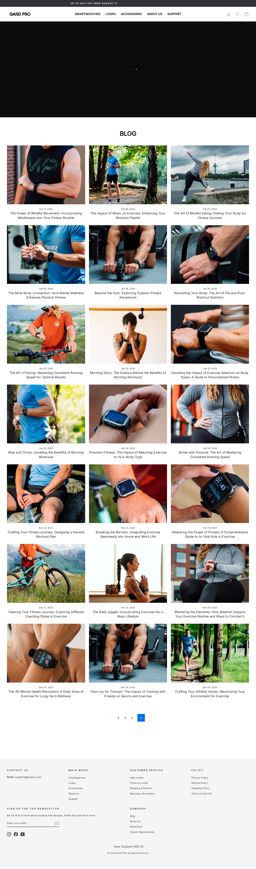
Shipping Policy (200, 788)
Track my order (139, 783)
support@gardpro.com (28, 777)
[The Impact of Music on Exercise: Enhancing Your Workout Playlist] (128, 174)
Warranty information (142, 793)
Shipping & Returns (141, 788)
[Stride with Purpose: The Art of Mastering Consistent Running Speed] (210, 414)
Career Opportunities (142, 832)
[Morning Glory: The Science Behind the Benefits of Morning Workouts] (128, 334)
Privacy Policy (199, 777)
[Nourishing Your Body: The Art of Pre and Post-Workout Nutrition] (210, 254)
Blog (132, 816)
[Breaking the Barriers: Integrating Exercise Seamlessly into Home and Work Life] (128, 493)
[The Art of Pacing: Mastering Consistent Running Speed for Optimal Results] (46, 334)
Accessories (131, 14)
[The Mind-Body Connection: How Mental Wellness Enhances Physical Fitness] (46, 254)
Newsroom (136, 826)
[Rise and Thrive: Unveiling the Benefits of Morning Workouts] (46, 414)
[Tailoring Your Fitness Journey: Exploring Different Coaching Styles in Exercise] (46, 573)
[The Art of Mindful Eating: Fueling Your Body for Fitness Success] (210, 174)
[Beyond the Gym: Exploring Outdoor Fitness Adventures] (128, 254)
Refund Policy (199, 783)
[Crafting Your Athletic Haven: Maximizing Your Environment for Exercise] (210, 653)
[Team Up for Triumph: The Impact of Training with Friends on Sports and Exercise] (128, 653)
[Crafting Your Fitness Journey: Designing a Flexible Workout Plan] (46, 493)
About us (154, 14)
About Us (135, 821)
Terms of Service (201, 793)
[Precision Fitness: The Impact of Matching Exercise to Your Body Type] (128, 414)
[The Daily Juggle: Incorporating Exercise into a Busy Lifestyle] (128, 573)
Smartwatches (87, 14)
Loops (111, 14)
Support (174, 14)
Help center (136, 777)
